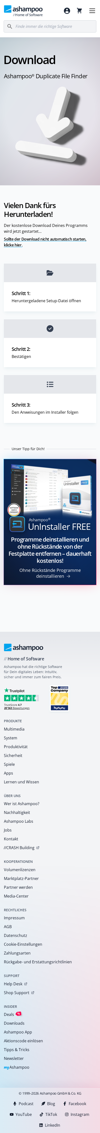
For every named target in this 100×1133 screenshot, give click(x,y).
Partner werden (18, 887)
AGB (8, 926)
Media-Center (16, 896)
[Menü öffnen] (92, 11)
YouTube (24, 1114)
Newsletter (14, 1058)
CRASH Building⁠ (19, 847)
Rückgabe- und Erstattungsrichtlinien (38, 962)
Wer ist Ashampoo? (21, 803)
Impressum (14, 918)
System (10, 738)
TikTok (51, 1114)
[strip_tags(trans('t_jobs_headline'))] (59, 698)
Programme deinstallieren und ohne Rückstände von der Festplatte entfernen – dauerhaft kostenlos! (50, 550)
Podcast (26, 1103)
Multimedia (14, 729)
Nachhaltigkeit (17, 812)
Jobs (8, 830)
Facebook (77, 1103)
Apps (8, 773)
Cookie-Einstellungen (23, 944)
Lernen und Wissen (21, 782)
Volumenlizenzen (19, 869)
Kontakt (11, 839)
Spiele (9, 764)
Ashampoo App (18, 1032)
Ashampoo (16, 1068)
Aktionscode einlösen (23, 1041)
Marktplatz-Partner (21, 878)
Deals (12, 1014)
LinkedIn (52, 1125)
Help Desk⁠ (13, 984)
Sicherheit (13, 755)
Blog (51, 1103)
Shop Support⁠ (16, 992)
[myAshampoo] (67, 11)
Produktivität (16, 746)
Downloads (14, 1023)
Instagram (80, 1114)
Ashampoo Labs (18, 821)
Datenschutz (15, 935)
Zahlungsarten (17, 953)
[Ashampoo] (23, 647)
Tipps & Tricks (16, 1049)
